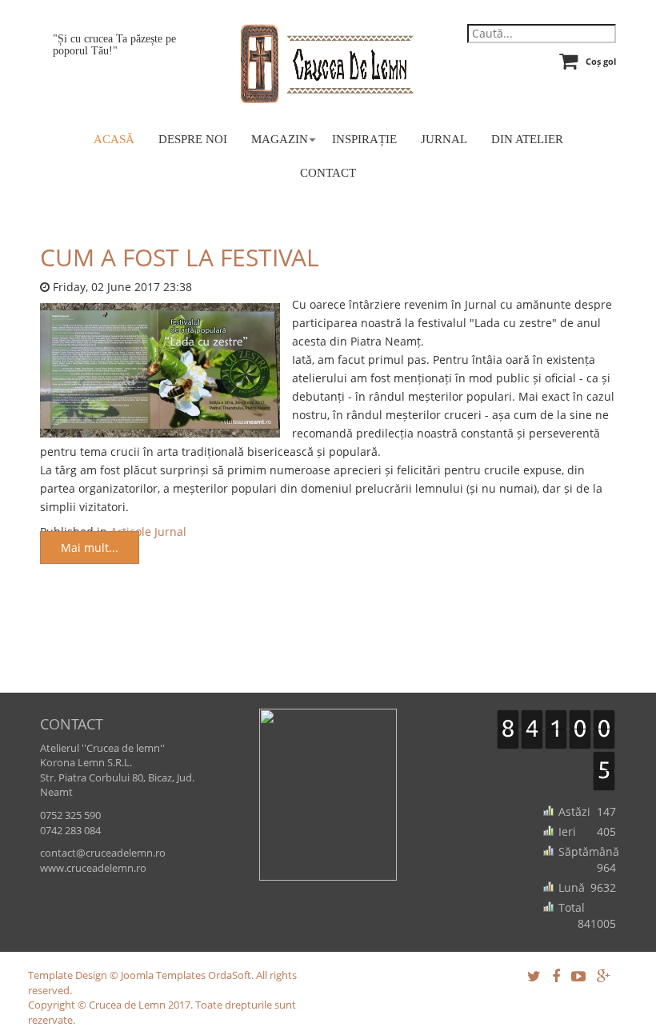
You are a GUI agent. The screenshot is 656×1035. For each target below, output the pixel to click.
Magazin (279, 139)
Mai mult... (89, 547)
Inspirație (364, 139)
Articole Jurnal (148, 531)
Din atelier (527, 139)
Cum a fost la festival (179, 257)
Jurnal (444, 139)
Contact (328, 172)
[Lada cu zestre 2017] (160, 369)
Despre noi (192, 139)
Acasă (114, 139)
